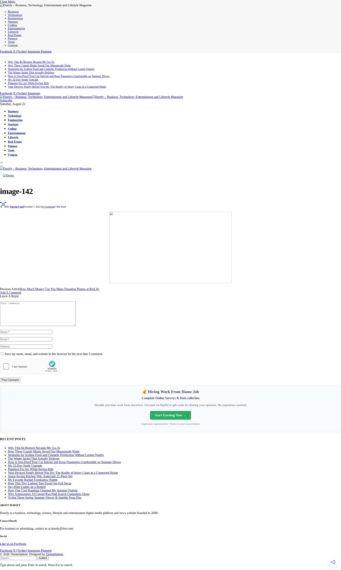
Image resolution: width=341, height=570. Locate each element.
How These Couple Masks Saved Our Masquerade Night (39, 65)
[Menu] (1, 162)
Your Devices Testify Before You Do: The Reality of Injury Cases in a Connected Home (57, 86)
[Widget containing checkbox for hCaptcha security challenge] (30, 366)
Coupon (13, 45)
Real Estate (15, 35)
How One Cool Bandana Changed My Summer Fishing (43, 490)
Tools (11, 41)
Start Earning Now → (170, 415)
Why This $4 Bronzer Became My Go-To (31, 62)
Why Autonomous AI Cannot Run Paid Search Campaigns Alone (48, 494)
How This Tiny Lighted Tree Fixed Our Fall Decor (39, 483)
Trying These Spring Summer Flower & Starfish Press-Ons (44, 497)
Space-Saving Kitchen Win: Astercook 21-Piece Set (40, 476)
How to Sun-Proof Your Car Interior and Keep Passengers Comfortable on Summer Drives (58, 76)
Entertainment (16, 28)
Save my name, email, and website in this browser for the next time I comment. (54, 354)
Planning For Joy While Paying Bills (28, 83)
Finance (13, 38)
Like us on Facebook (13, 544)
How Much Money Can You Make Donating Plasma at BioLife (59, 289)
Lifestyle (13, 31)
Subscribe (6, 100)
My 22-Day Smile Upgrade (23, 79)
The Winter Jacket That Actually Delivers (31, 72)
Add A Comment (10, 292)
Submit (43, 558)
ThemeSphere (54, 554)
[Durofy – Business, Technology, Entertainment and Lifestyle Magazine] (91, 97)
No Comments (48, 206)
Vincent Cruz (16, 206)
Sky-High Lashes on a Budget (27, 487)
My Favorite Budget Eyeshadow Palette (33, 480)
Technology (15, 15)
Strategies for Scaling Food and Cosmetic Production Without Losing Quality (51, 69)
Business (13, 11)
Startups (13, 21)
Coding (12, 25)
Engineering (15, 18)
